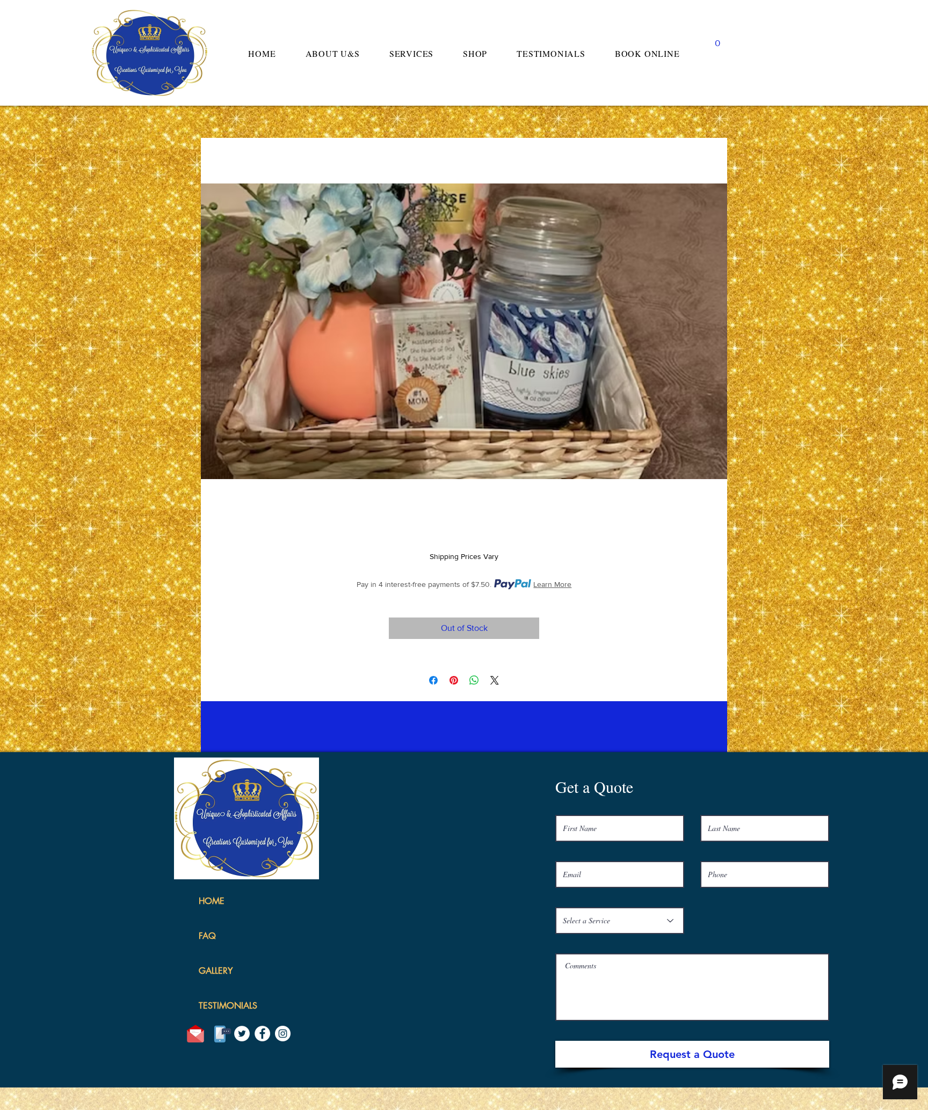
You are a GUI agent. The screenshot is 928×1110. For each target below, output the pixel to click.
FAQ (207, 936)
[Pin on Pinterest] (453, 680)
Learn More (552, 584)
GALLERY (216, 970)
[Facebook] (262, 1033)
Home (212, 144)
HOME (211, 901)
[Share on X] (494, 680)
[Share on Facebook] (433, 680)
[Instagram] (283, 1033)
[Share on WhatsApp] (474, 680)
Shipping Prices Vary (464, 556)
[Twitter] (242, 1033)
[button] (717, 39)
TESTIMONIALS (228, 1005)
